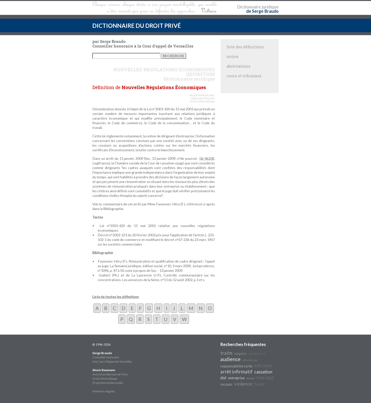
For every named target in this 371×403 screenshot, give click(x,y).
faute (259, 384)
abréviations (238, 66)
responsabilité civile (236, 366)
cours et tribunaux (244, 75)
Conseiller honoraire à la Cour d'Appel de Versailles (112, 357)
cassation (263, 371)
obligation (240, 353)
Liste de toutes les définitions (115, 297)
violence (243, 384)
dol (223, 377)
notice (232, 56)
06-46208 (206, 158)
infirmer (263, 365)
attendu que (249, 360)
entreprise (236, 378)
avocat (250, 378)
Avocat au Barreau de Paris (110, 374)
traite (226, 353)
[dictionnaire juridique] (154, 7)
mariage (265, 377)
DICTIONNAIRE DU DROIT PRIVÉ (136, 25)
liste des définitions (245, 46)
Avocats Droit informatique (202, 99)
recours (226, 384)
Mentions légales (103, 391)
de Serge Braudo (262, 11)
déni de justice (257, 353)
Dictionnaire (249, 6)
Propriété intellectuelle (107, 382)
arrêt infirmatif (236, 371)
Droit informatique (104, 378)
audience (230, 359)
